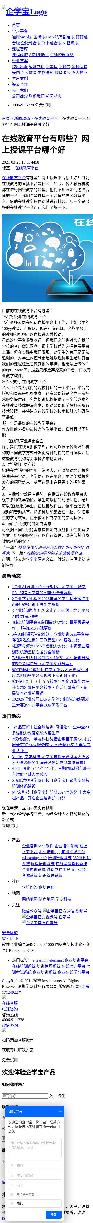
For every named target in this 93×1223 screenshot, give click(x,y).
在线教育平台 (46, 118)
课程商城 (20, 55)
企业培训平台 (77, 960)
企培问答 (30, 887)
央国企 (18, 73)
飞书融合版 (52, 43)
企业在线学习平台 (73, 972)
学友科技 (63, 899)
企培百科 (47, 887)
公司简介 (20, 96)
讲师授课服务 (62, 55)
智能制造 (37, 67)
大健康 (31, 73)
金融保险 (79, 67)
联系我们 (37, 96)
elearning (56, 960)
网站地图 (30, 899)
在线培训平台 (73, 966)
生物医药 (46, 73)
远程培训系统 (43, 864)
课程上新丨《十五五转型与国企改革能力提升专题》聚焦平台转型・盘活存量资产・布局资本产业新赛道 (50, 687)
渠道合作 (20, 84)
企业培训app (49, 852)
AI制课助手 (39, 55)
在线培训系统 (24, 966)
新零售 (52, 67)
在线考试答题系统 (71, 864)
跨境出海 (20, 67)
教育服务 (62, 73)
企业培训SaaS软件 (38, 846)
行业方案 (20, 61)
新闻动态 (54, 96)
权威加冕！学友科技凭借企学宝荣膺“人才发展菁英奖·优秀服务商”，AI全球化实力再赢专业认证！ (51, 745)
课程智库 (20, 49)
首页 (16, 25)
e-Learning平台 (34, 858)
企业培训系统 (66, 846)
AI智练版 (70, 43)
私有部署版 (65, 37)
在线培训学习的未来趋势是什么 (54, 553)
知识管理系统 (50, 875)
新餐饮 (64, 67)
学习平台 (20, 31)
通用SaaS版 (22, 37)
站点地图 (47, 899)
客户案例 (20, 78)
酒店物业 (79, 73)
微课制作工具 (58, 870)
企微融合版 (31, 43)
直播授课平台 (73, 852)
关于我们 (20, 90)
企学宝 (32, 559)
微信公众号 (32, 911)
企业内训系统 (34, 870)
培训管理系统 (60, 858)
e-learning (40, 960)
